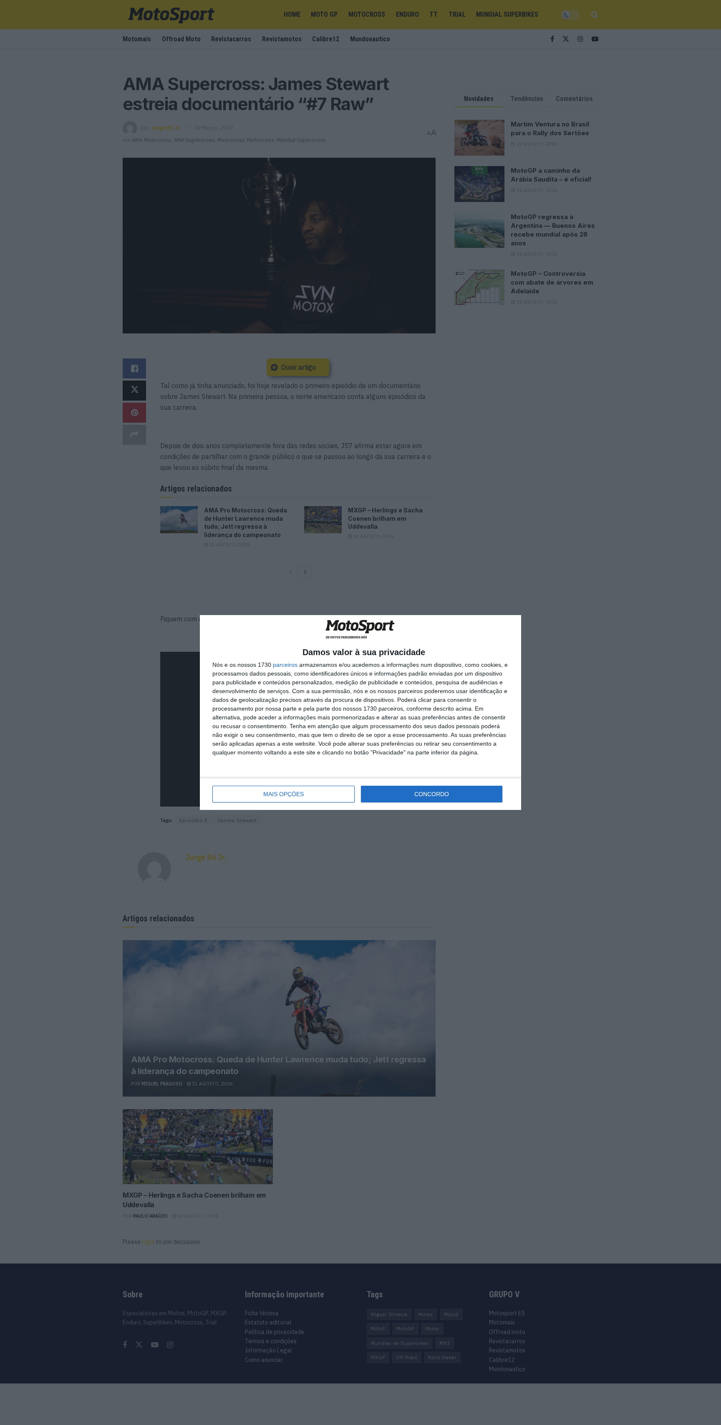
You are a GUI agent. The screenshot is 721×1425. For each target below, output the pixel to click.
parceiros (285, 665)
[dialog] (360, 712)
